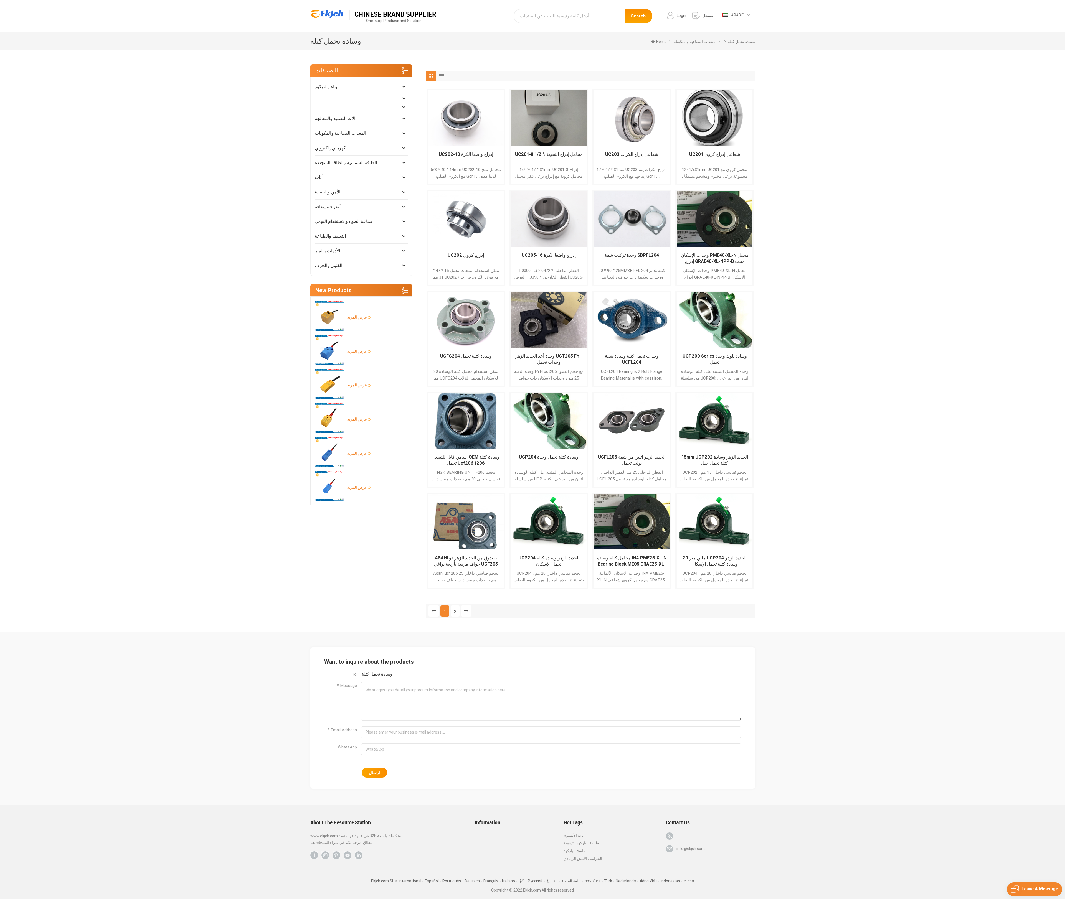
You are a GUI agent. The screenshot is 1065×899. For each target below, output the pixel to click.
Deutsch (472, 881)
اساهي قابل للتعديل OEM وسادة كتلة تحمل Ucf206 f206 (465, 460)
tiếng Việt (648, 881)
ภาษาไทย (592, 881)
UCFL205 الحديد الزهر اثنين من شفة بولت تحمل (632, 460)
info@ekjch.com (690, 848)
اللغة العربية (571, 881)
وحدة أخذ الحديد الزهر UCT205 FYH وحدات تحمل (548, 359)
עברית (689, 881)
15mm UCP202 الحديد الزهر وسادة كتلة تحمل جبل (714, 460)
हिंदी (521, 881)
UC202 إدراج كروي (466, 255)
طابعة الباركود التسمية (581, 843)
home (661, 41)
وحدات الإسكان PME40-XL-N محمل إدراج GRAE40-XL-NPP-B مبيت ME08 (715, 258)
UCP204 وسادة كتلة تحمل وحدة (549, 457)
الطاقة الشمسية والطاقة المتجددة (346, 162)
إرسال (374, 772)
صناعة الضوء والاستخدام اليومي (344, 221)
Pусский (535, 881)
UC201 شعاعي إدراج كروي (714, 154)
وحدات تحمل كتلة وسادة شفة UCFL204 (632, 359)
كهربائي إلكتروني (330, 148)
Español (432, 881)
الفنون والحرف (328, 265)
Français (490, 881)
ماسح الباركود (574, 851)
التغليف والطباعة (330, 236)
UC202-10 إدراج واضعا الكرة (466, 154)
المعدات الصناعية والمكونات (340, 133)
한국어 (552, 881)
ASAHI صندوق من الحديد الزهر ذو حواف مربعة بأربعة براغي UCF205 (466, 561)
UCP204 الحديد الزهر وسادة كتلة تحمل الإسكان (548, 561)
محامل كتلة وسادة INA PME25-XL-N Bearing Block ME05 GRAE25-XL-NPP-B (631, 561)
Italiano (508, 881)
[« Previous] (433, 611)
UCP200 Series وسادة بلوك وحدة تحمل (715, 359)
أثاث (319, 177)
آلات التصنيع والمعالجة (335, 118)
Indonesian (670, 881)
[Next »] (466, 611)
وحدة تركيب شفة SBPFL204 (632, 255)
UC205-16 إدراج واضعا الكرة (549, 255)
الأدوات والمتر (327, 250)
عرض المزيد (357, 317)
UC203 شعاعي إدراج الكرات (631, 154)
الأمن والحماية (327, 192)
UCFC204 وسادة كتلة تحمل (466, 356)
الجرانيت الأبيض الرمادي (583, 858)
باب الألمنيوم (574, 835)
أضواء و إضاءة (328, 206)
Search (638, 16)
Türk (608, 881)
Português (451, 881)
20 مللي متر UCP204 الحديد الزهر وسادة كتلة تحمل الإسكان (715, 561)
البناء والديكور (327, 86)
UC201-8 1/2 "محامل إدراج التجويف (549, 154)
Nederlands (626, 881)
